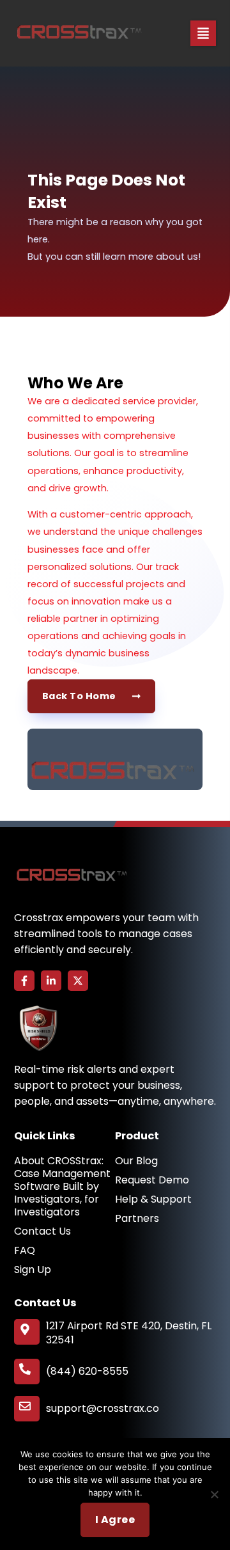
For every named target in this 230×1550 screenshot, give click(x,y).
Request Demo (152, 1180)
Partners (137, 1218)
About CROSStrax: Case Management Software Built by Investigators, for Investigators (62, 1187)
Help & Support (153, 1199)
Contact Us (42, 1231)
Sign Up (32, 1269)
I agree (115, 1519)
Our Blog (136, 1161)
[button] (203, 33)
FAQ (24, 1250)
